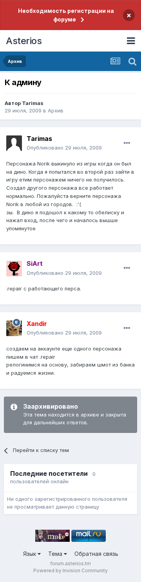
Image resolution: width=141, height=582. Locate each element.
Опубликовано (64, 147)
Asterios (24, 40)
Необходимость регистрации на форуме (66, 15)
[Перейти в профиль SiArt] (14, 268)
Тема (56, 553)
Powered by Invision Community (70, 570)
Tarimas (32, 103)
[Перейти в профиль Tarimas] (14, 143)
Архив (55, 110)
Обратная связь (96, 553)
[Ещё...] (127, 143)
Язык (30, 553)
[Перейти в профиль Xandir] (14, 328)
